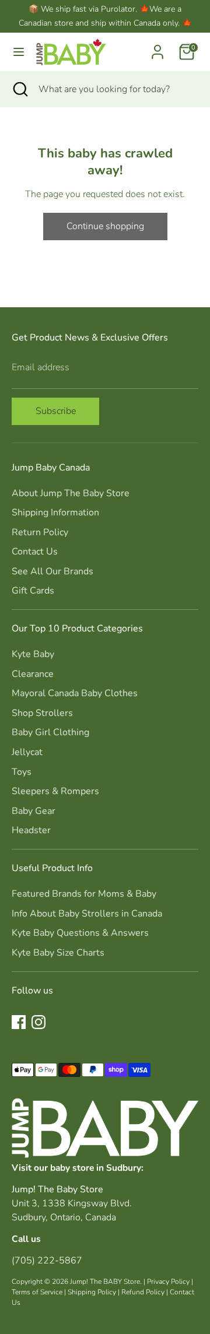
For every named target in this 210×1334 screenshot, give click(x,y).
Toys (22, 772)
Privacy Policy (168, 1281)
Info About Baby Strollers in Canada (87, 913)
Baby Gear (33, 811)
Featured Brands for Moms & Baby (84, 893)
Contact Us (35, 551)
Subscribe (56, 411)
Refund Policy (142, 1292)
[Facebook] (19, 1022)
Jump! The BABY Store (105, 1281)
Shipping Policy (92, 1292)
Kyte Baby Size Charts (58, 952)
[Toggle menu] (18, 52)
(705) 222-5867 (47, 1260)
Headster (31, 830)
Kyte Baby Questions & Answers (80, 932)
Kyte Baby (33, 654)
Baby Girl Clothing (50, 732)
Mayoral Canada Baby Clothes (75, 693)
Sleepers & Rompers (55, 791)
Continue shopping (105, 226)
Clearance (33, 674)
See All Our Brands (52, 571)
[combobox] (115, 89)
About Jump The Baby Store (71, 493)
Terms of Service (37, 1292)
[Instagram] (39, 1022)
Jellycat (27, 752)
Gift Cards (33, 590)
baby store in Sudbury (95, 1167)
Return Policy (40, 532)
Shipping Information (55, 512)
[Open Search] (19, 89)
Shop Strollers (42, 713)
